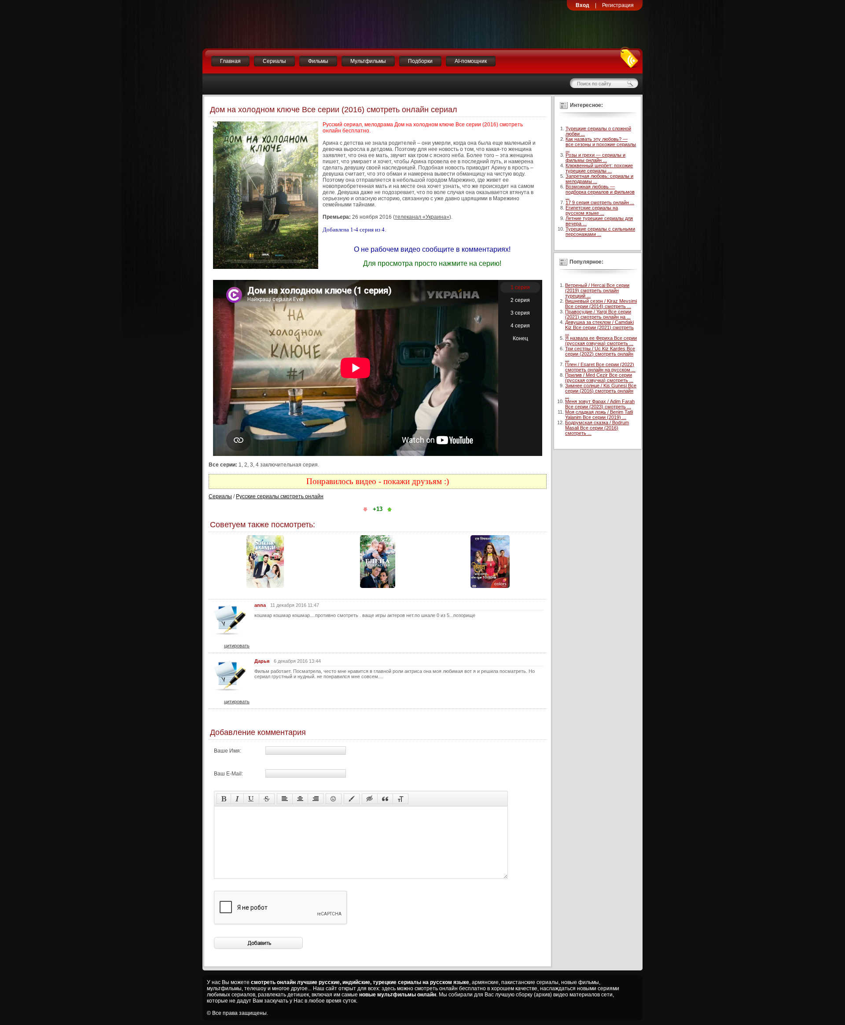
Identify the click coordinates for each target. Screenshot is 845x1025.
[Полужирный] (224, 799)
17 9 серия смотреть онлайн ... (600, 202)
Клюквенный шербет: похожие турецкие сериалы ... (599, 168)
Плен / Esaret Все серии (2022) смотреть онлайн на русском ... (600, 367)
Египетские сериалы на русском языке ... (592, 210)
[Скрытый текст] (370, 799)
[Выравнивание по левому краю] (285, 799)
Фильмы (318, 61)
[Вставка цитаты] (385, 799)
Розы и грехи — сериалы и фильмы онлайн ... (595, 157)
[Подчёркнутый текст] (251, 799)
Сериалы (274, 61)
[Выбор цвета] (352, 799)
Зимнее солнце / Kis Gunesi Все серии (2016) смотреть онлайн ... (600, 391)
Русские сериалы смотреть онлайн (279, 496)
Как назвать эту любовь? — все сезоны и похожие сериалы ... (601, 144)
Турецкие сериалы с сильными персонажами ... (600, 231)
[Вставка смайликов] (334, 799)
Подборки (420, 61)
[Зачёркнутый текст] (267, 799)
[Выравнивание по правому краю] (315, 799)
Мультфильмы (368, 61)
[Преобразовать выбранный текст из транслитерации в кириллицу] (400, 799)
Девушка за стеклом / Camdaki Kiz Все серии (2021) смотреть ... (599, 327)
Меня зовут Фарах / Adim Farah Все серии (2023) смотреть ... (600, 404)
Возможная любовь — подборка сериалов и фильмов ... (600, 192)
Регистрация (618, 5)
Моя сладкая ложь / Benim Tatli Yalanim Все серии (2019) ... (599, 414)
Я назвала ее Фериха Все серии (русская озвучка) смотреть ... (601, 340)
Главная (230, 61)
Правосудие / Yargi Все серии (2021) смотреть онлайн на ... (598, 314)
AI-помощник (471, 61)
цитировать (237, 645)
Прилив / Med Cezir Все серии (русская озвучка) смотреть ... (599, 377)
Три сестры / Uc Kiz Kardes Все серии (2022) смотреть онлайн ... (600, 354)
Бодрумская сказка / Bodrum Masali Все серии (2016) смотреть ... (597, 428)
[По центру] (300, 799)
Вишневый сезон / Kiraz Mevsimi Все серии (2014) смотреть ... (601, 303)
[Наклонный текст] (237, 799)
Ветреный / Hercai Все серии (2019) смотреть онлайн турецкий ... (597, 290)
